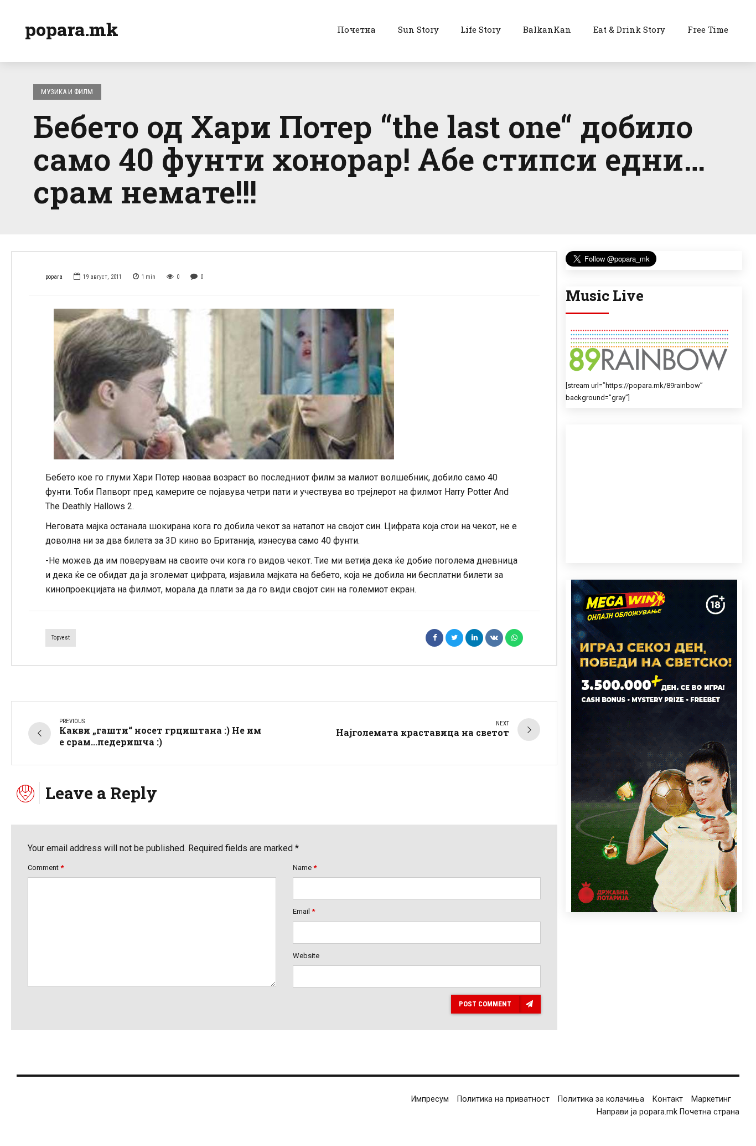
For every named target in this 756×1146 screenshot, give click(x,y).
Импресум (430, 1099)
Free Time (707, 29)
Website (306, 955)
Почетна (356, 29)
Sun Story (418, 29)
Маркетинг (711, 1099)
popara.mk (71, 29)
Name (305, 867)
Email (304, 911)
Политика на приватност (503, 1099)
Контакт (668, 1099)
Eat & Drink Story (629, 29)
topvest (60, 637)
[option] (284, 384)
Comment (46, 867)
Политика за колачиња (601, 1099)
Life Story (480, 29)
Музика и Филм (67, 92)
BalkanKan (547, 29)
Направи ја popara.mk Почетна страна (668, 1112)
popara (54, 276)
